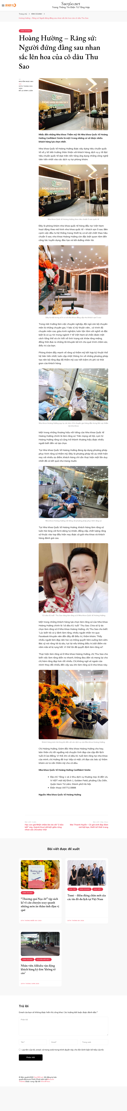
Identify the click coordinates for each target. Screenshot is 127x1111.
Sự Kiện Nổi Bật (43, 959)
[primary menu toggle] (3, 5)
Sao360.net (70, 3)
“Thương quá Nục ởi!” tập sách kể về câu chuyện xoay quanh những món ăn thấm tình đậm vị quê (40, 904)
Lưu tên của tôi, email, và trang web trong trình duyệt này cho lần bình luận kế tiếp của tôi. (63, 1049)
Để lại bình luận (27, 91)
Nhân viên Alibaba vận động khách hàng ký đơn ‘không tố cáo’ (38, 969)
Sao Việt (97, 889)
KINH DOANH (26, 31)
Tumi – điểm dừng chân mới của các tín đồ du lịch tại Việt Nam (86, 897)
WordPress (45, 1081)
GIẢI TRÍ (72, 889)
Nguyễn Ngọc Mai (26, 81)
